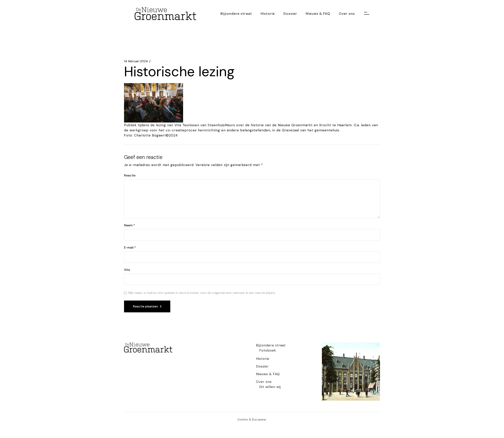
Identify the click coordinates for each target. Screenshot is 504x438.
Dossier (262, 366)
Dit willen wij (270, 387)
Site (127, 270)
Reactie (129, 175)
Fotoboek (267, 350)
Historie (262, 358)
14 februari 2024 (136, 61)
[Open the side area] (366, 13)
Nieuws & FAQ (268, 374)
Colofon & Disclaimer (252, 419)
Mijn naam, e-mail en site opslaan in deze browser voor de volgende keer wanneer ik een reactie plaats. (202, 293)
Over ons (264, 382)
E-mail (130, 248)
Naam (129, 225)
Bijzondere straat (271, 345)
